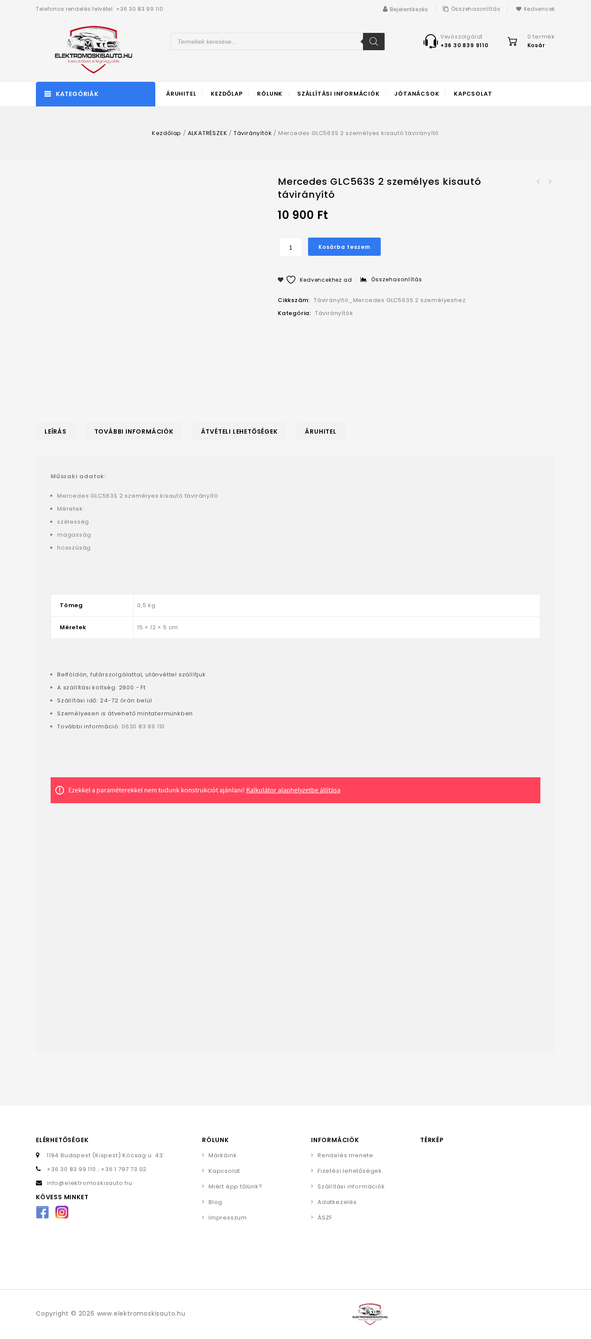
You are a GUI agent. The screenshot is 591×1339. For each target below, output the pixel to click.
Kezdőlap (226, 94)
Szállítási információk (338, 94)
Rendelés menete (345, 1155)
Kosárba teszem (344, 247)
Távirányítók (253, 133)
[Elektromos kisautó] (84, 50)
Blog (215, 1202)
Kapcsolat (473, 94)
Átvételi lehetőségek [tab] (239, 431)
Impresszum (228, 1217)
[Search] (374, 41)
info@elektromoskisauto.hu (89, 1183)
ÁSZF (325, 1217)
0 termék (541, 36)
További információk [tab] (133, 431)
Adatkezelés (337, 1202)
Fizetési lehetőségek (350, 1171)
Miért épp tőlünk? (236, 1186)
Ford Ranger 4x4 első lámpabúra (538, 182)
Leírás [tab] (56, 431)
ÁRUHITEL (181, 94)
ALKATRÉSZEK (208, 133)
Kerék (549, 182)
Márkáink (223, 1155)
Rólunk (270, 94)
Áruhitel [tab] (320, 431)
